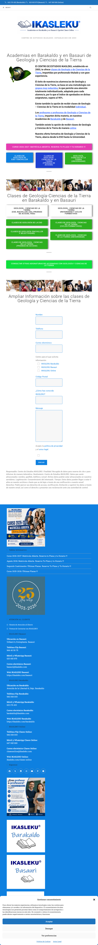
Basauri (70, 119)
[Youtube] (32, 771)
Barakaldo (55, 119)
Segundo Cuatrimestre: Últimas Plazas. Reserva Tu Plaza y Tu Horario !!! (39, 566)
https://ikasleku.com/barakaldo (21, 721)
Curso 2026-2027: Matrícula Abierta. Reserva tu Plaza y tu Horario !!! (37, 556)
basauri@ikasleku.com (17, 667)
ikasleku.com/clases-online (19, 759)
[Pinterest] (37, 771)
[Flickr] (43, 771)
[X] (15, 771)
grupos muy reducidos (46, 88)
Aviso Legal (57, 941)
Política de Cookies (44, 941)
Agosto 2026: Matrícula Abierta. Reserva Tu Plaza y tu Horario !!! (35, 561)
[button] (94, 899)
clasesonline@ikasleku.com (19, 751)
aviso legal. (44, 449)
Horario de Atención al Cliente (21, 625)
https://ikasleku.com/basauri (19, 675)
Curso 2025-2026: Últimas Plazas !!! (22, 571)
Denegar (49, 928)
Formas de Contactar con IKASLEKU (23, 628)
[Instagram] (26, 771)
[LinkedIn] (20, 771)
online (73, 128)
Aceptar (49, 921)
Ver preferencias (49, 935)
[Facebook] (9, 771)
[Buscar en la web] (90, 7)
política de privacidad (53, 446)
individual (81, 106)
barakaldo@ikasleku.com (18, 713)
